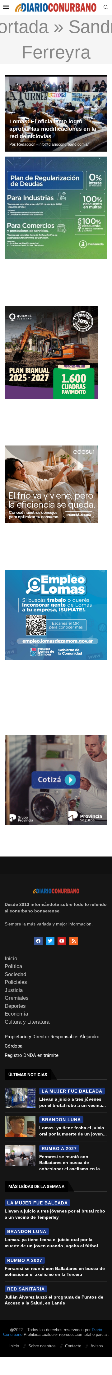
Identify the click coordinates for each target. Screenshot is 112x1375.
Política (13, 966)
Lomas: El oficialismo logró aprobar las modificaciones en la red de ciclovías (52, 129)
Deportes (15, 1006)
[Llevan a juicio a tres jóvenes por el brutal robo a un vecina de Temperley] (20, 1098)
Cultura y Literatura (27, 1022)
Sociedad (15, 974)
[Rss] (73, 941)
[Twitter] (50, 941)
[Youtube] (62, 941)
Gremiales (17, 998)
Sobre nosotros (42, 1346)
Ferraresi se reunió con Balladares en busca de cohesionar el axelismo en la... (71, 1162)
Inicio (11, 959)
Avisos (97, 1346)
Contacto (73, 1346)
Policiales (16, 982)
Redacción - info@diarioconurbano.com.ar (53, 144)
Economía (16, 1014)
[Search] (106, 7)
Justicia (14, 990)
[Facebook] (38, 941)
